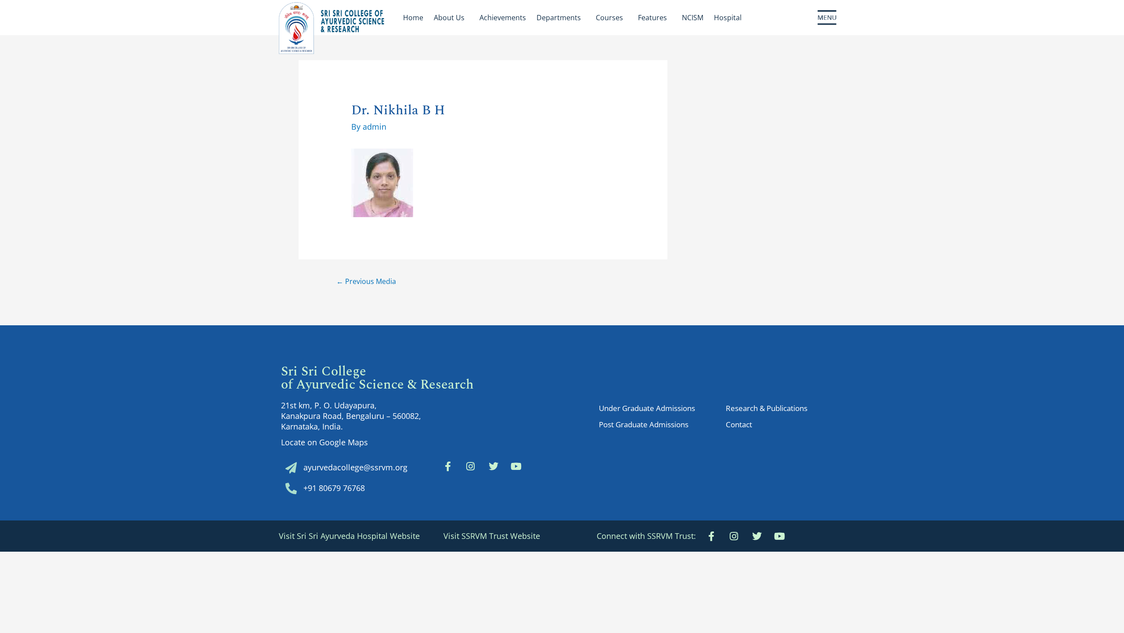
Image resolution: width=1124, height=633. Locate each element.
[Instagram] (471, 466)
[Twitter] (493, 466)
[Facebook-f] (448, 466)
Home (413, 17)
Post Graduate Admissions (643, 424)
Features (652, 17)
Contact (739, 424)
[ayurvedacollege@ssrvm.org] (291, 467)
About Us (449, 17)
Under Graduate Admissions (647, 408)
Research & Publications (766, 408)
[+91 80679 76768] (291, 488)
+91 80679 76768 (334, 488)
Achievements (502, 17)
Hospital (728, 17)
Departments (559, 17)
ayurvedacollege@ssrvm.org (355, 467)
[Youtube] (780, 536)
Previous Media (366, 281)
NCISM (692, 17)
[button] (646, 536)
